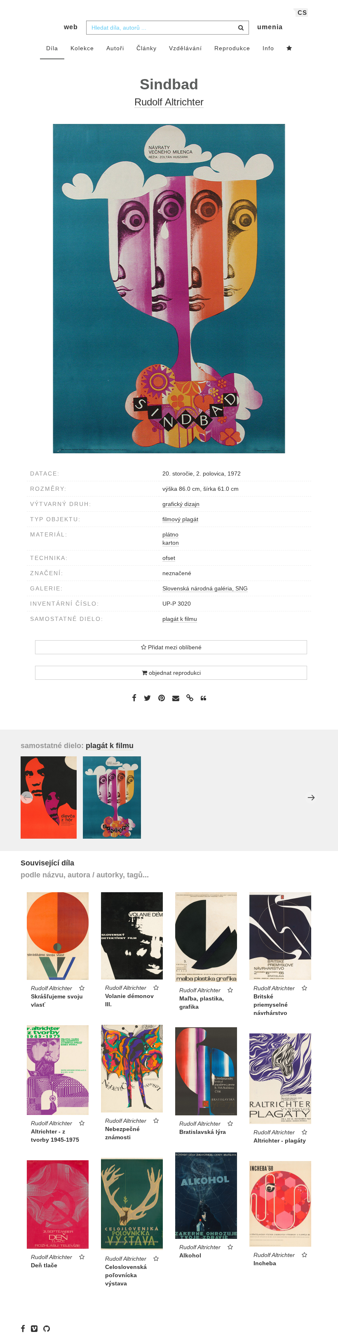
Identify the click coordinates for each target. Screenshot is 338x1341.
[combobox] (167, 28)
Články (146, 48)
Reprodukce (232, 48)
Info (268, 48)
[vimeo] (36, 1328)
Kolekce (82, 48)
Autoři (115, 48)
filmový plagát (180, 519)
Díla (52, 48)
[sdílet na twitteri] (147, 698)
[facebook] (25, 1328)
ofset (168, 558)
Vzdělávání (185, 48)
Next (311, 797)
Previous (27, 797)
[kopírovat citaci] (203, 698)
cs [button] (302, 12)
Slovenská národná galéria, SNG (205, 588)
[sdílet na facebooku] (134, 698)
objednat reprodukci (174, 672)
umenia (270, 26)
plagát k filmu (179, 619)
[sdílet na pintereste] (161, 698)
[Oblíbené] (289, 48)
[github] (48, 1328)
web (71, 26)
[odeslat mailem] (175, 698)
